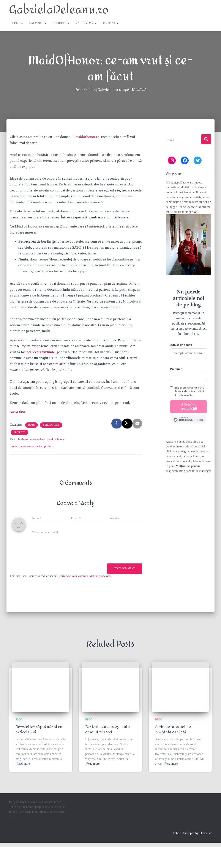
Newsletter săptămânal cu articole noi (39, 729)
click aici (190, 207)
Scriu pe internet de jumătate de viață (173, 729)
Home (16, 23)
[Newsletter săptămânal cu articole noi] (40, 687)
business (23, 439)
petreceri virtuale (41, 352)
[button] (22, 23)
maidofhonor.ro (87, 137)
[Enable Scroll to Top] (212, 838)
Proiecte (109, 23)
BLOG (31, 425)
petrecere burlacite (31, 446)
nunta (14, 446)
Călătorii (36, 23)
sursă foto (17, 412)
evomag (181, 451)
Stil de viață (85, 23)
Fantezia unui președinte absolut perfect (107, 729)
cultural (60, 23)
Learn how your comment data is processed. (84, 576)
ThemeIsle (205, 833)
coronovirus (37, 439)
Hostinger (205, 470)
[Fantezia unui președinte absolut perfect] (110, 687)
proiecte (19, 432)
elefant (195, 451)
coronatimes (51, 425)
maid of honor (55, 439)
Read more (23, 763)
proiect (48, 446)
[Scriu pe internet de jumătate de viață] (180, 687)
